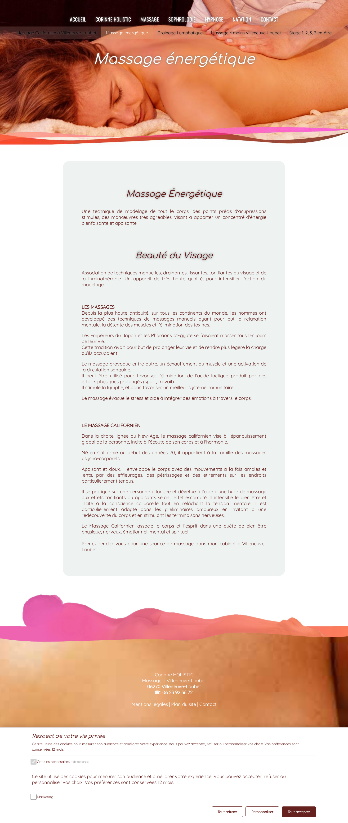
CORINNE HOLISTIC (113, 19)
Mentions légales (149, 704)
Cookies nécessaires (63, 761)
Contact (208, 704)
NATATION (242, 19)
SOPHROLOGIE (182, 19)
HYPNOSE (214, 19)
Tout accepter (299, 812)
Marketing (45, 797)
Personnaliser (262, 812)
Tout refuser (227, 812)
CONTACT (269, 19)
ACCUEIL (78, 19)
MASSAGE (149, 19)
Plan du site (184, 704)
